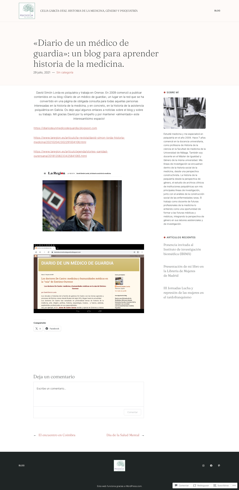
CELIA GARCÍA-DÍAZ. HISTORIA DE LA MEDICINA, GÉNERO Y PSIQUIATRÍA (89, 10)
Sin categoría (64, 72)
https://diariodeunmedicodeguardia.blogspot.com (65, 128)
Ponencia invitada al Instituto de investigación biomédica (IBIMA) (182, 249)
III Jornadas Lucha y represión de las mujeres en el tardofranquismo (184, 292)
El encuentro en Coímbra (57, 435)
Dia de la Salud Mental (122, 435)
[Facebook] (211, 465)
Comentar (132, 412)
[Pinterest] (219, 465)
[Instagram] (203, 465)
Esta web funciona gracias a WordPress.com (119, 486)
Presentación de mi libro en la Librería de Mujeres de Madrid (184, 270)
